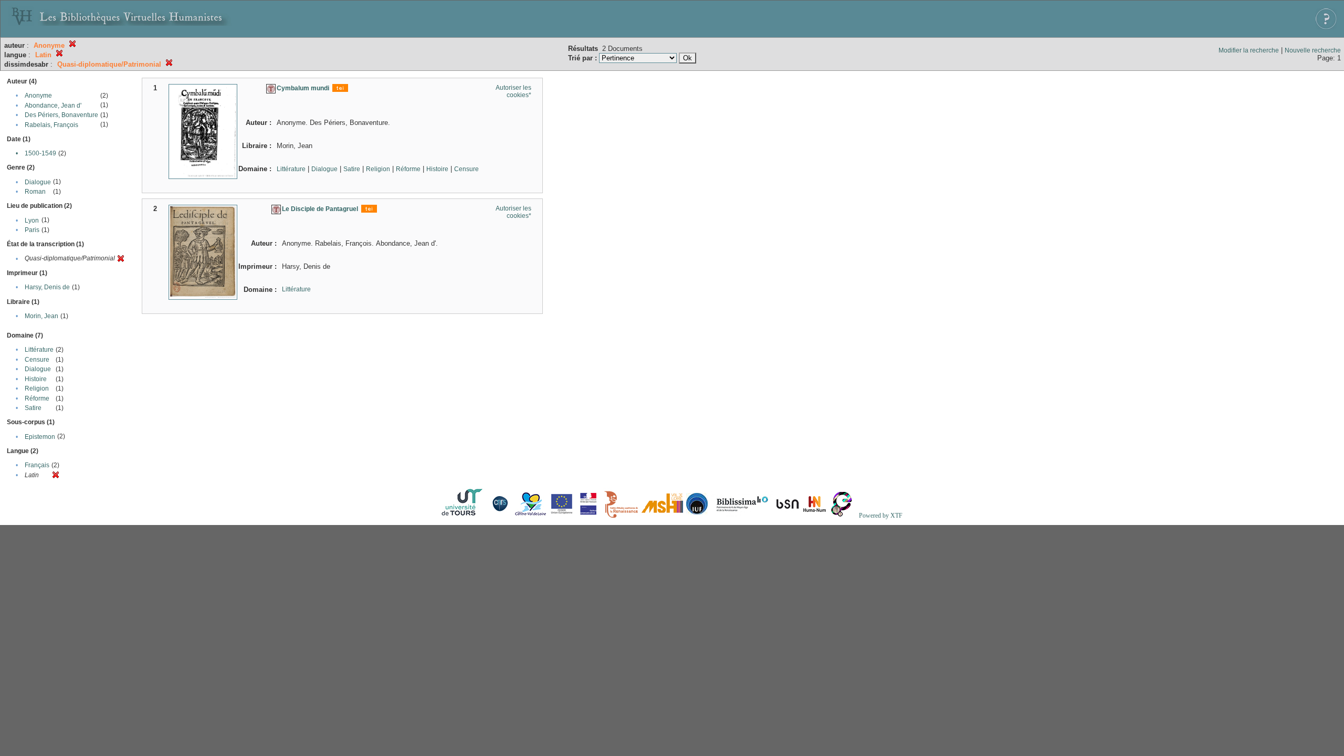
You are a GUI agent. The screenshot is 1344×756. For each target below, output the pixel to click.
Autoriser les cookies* (513, 91)
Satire (33, 408)
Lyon (32, 220)
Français (37, 465)
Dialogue (38, 182)
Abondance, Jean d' (53, 105)
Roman (35, 191)
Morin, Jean (41, 316)
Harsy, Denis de (47, 287)
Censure (37, 359)
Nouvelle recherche (1313, 50)
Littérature (39, 349)
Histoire (36, 379)
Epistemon (40, 436)
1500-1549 (40, 153)
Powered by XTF (880, 515)
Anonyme (38, 95)
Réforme (37, 398)
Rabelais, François (51, 125)
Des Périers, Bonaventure (61, 115)
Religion (37, 388)
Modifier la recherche (1249, 50)
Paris (32, 230)
